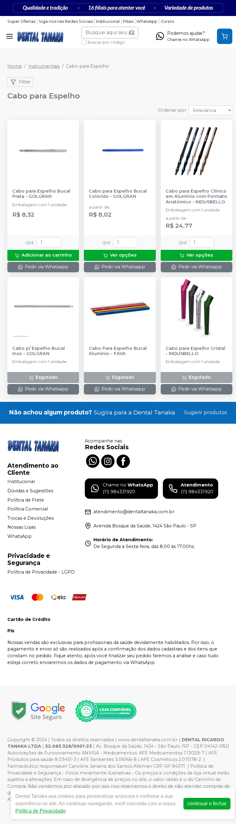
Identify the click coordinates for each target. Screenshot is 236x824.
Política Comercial (27, 509)
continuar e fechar (206, 803)
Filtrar (24, 82)
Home (14, 66)
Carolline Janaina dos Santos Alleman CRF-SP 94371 (127, 766)
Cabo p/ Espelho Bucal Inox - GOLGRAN (38, 351)
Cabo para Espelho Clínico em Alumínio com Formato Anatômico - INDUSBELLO (196, 197)
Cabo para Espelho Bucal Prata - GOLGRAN (41, 194)
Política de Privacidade (40, 811)
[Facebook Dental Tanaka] (123, 460)
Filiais (128, 21)
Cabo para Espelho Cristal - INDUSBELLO (195, 351)
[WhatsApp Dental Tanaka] (92, 460)
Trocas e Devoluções (30, 518)
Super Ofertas (21, 21)
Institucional (108, 21)
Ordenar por (172, 110)
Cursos (167, 21)
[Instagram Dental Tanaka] (108, 460)
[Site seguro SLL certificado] (38, 710)
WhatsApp (146, 21)
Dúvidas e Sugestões (30, 491)
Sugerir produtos (205, 412)
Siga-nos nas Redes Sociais (66, 21)
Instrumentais (44, 66)
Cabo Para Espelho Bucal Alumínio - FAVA (118, 351)
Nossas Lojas (21, 527)
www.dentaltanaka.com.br (148, 739)
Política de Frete (25, 500)
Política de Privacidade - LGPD (41, 572)
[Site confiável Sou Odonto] (105, 711)
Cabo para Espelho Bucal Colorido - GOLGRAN (118, 194)
